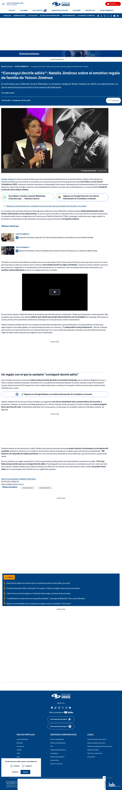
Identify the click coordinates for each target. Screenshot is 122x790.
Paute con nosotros (56, 764)
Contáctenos (54, 753)
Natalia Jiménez (7, 179)
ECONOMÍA (77, 10)
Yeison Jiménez (27, 488)
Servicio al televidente (57, 739)
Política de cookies (93, 750)
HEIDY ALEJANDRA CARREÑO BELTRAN (18, 479)
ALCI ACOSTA (33, 15)
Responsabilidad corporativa (96, 743)
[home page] (61, 3)
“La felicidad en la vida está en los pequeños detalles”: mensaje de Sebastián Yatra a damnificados (45, 598)
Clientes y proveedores (57, 757)
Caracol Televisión (22, 739)
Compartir (113, 100)
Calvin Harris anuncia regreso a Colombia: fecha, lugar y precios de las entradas (38, 593)
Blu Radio (20, 743)
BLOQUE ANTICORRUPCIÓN (49, 15)
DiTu (18, 757)
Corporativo (91, 757)
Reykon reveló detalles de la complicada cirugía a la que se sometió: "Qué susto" (38, 603)
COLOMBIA (24, 10)
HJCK (18, 753)
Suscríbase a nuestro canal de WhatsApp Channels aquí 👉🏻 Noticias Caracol (26, 197)
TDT (51, 746)
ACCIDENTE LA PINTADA (86, 15)
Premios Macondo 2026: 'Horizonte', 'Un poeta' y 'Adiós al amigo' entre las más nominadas (43, 588)
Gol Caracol (20, 746)
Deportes (29, 766)
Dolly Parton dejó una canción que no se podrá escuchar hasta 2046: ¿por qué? (38, 583)
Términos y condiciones (94, 753)
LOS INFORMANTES (68, 15)
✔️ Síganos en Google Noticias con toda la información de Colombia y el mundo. (56, 394)
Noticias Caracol (6, 66)
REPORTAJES (90, 10)
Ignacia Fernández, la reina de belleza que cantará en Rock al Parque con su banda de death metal (58, 250)
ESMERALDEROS (19, 15)
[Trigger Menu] (3, 4)
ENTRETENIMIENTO (106, 10)
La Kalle (19, 750)
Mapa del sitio (54, 760)
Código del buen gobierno (58, 750)
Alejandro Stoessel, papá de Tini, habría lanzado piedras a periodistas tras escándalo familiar (56, 237)
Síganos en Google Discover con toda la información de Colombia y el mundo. (81, 197)
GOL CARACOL (38, 10)
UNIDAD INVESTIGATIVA (59, 10)
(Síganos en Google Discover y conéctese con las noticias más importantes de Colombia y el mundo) (46, 206)
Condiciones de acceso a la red (96, 739)
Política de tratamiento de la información (99, 746)
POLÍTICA (12, 10)
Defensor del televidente (57, 743)
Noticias (17, 766)
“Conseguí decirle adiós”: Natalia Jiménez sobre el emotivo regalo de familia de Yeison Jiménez (59, 66)
